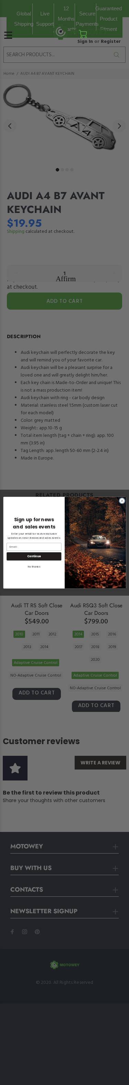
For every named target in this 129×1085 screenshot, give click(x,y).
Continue (34, 556)
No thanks (34, 566)
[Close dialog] (122, 500)
